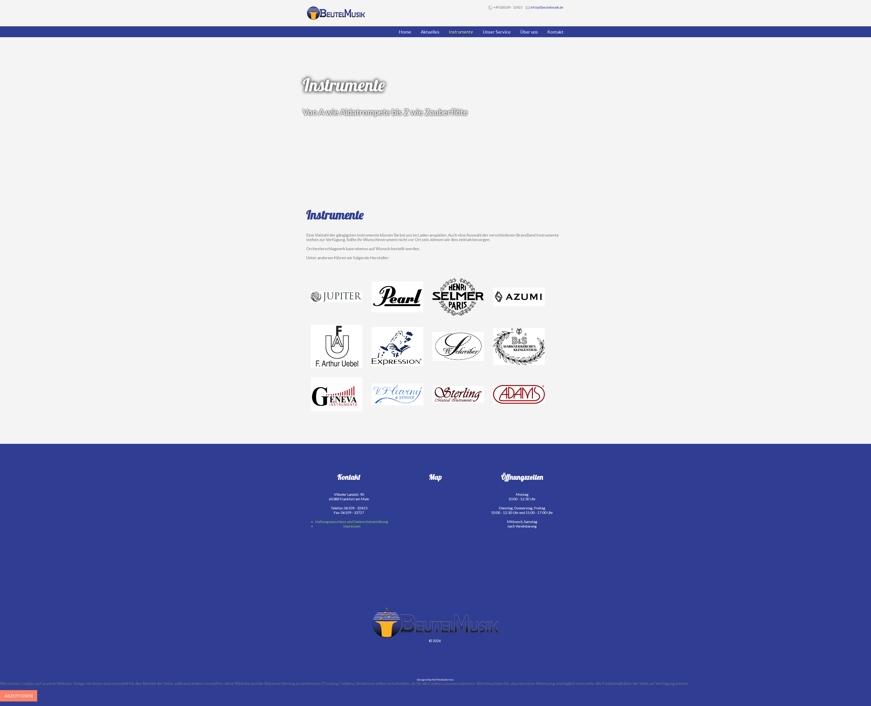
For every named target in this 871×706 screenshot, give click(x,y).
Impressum (351, 526)
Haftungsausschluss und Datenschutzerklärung (351, 521)
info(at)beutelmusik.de (547, 7)
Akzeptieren (19, 695)
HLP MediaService (443, 679)
